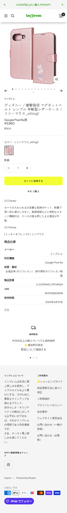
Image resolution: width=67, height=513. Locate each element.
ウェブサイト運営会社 (49, 418)
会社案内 (42, 411)
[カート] (61, 16)
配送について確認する (33, 349)
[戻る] (5, 90)
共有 (6, 309)
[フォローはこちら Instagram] (8, 465)
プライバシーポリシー (49, 405)
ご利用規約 (43, 398)
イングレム (9, 98)
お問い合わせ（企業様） (48, 437)
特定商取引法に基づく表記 (49, 390)
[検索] (12, 15)
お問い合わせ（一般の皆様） (49, 427)
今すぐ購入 (34, 191)
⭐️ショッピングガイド (50, 381)
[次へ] (61, 90)
